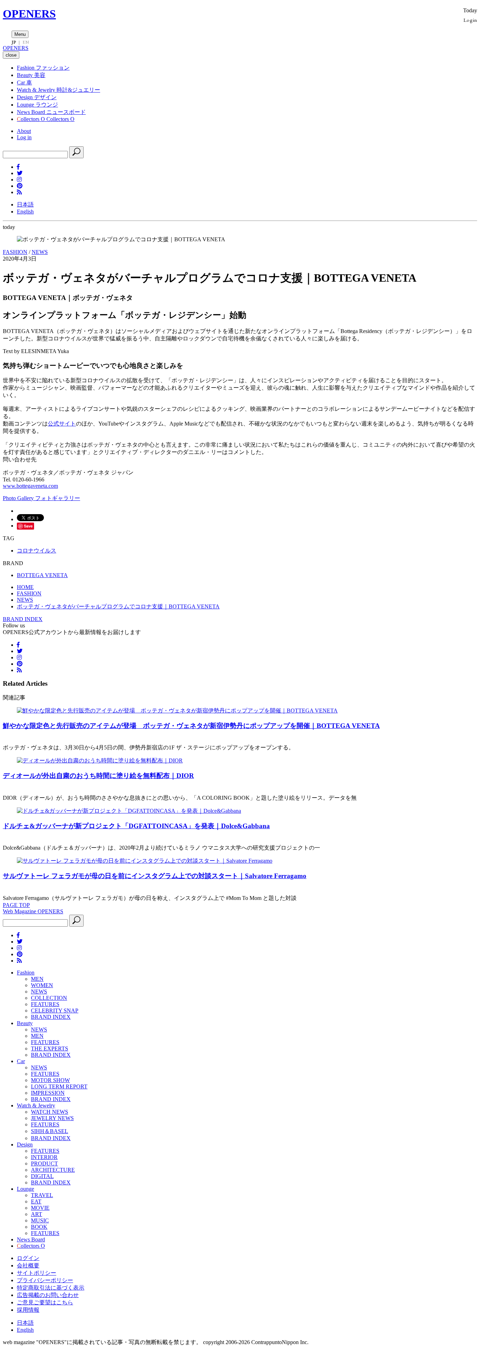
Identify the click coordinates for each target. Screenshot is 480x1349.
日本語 (25, 204)
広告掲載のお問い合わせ (48, 1295)
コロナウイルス (36, 551)
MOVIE (40, 1208)
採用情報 (28, 1310)
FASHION (15, 252)
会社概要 (28, 1265)
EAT (36, 1201)
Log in (24, 137)
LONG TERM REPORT (59, 1086)
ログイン (28, 1258)
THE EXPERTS (49, 1048)
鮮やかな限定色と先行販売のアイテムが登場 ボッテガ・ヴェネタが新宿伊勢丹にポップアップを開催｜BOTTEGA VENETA (191, 725)
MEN (37, 979)
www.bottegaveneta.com (30, 486)
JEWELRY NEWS (52, 1118)
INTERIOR (44, 1157)
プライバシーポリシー (45, 1280)
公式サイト (62, 424)
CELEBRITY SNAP (54, 1011)
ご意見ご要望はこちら (45, 1302)
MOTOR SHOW (50, 1080)
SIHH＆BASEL (49, 1131)
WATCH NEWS (49, 1112)
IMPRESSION (48, 1093)
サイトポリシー (36, 1273)
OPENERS (29, 13)
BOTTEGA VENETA (42, 575)
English (25, 212)
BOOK (39, 1227)
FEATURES (45, 1004)
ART (36, 1214)
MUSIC (40, 1220)
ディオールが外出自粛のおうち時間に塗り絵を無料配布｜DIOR (98, 775)
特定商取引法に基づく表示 (50, 1288)
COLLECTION (49, 998)
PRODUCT (44, 1163)
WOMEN (42, 985)
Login (470, 20)
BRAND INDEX (23, 619)
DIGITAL (42, 1176)
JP (14, 42)
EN (25, 42)
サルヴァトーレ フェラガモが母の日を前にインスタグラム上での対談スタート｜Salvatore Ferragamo (154, 876)
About (24, 131)
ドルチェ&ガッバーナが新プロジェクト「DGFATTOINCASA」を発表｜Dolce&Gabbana (136, 826)
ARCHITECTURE (53, 1170)
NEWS (40, 252)
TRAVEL (42, 1195)
